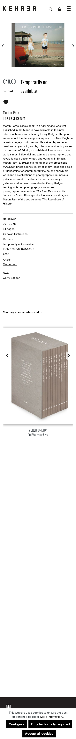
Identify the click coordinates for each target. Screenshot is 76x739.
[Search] (50, 7)
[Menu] (68, 6)
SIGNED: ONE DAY (38, 432)
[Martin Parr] (38, 45)
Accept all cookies (39, 733)
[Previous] (3, 45)
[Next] (73, 45)
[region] (38, 375)
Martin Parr (10, 264)
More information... (52, 716)
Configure (16, 724)
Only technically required (50, 724)
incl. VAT (8, 91)
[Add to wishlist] (6, 101)
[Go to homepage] (22, 8)
